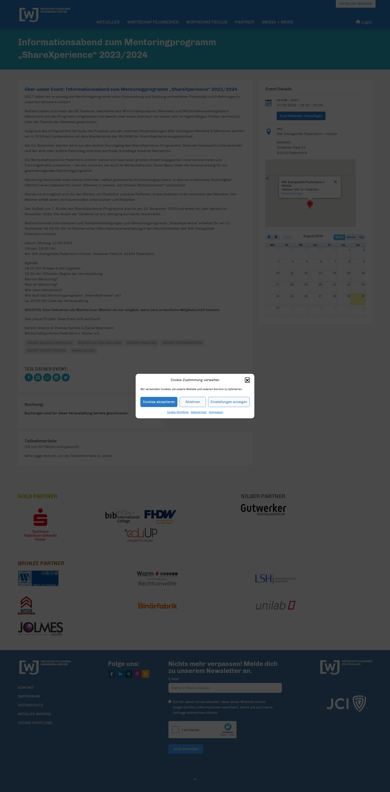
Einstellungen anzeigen (229, 402)
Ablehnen (192, 402)
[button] (247, 380)
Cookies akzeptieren (159, 402)
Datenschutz (199, 412)
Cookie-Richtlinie (177, 412)
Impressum (216, 412)
